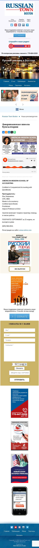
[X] (12, 132)
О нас (13, 81)
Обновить (19, 368)
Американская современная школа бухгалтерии (20, 176)
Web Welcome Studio (19, 546)
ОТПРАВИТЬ (19, 380)
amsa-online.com (25, 230)
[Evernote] (14, 132)
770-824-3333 (33, 53)
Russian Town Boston (10, 116)
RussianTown (5, 176)
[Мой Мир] (9, 132)
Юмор (11, 85)
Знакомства (31, 81)
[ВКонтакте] (3, 132)
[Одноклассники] (6, 132)
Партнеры (18, 85)
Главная (6, 81)
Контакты (27, 85)
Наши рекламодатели (29, 116)
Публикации (21, 81)
